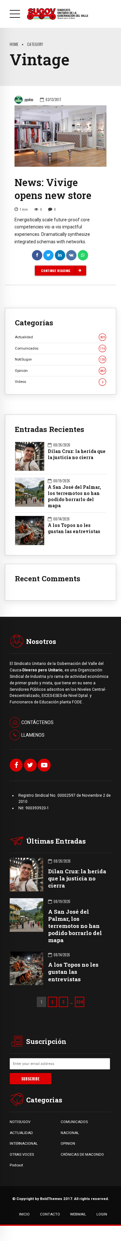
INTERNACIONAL (24, 1143)
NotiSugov (60, 359)
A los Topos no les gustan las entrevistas (74, 528)
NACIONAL (70, 1133)
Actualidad (60, 337)
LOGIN (101, 1214)
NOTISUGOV (20, 1122)
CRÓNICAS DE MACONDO (82, 1154)
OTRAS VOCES (22, 1154)
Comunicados (60, 348)
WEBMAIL (78, 1214)
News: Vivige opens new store (53, 189)
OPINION (68, 1143)
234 (79, 1001)
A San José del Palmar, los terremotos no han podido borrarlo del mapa (74, 496)
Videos (59, 381)
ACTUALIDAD (21, 1133)
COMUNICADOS (74, 1122)
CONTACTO (50, 1214)
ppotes (29, 99)
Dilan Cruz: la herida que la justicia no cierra (77, 454)
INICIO (24, 1214)
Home (14, 44)
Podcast (16, 1165)
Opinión (60, 370)
